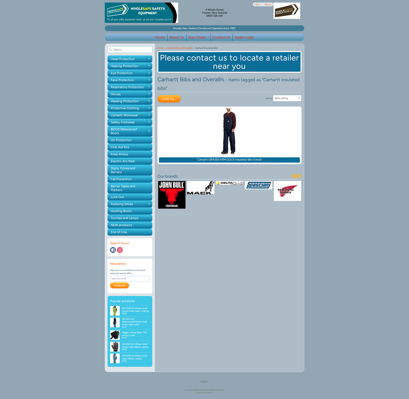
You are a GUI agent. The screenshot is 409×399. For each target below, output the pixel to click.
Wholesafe (204, 390)
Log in (257, 4)
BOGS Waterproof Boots (131, 131)
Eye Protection (131, 74)
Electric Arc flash (123, 161)
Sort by (269, 98)
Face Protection (131, 81)
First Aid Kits (120, 147)
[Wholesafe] (141, 13)
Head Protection (131, 59)
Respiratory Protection (131, 88)
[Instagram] (120, 250)
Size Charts (199, 38)
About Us (176, 37)
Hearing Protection (131, 66)
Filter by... (169, 99)
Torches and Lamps (124, 218)
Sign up (267, 4)
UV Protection (121, 140)
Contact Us (221, 37)
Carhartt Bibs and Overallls (179, 48)
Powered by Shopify (204, 392)
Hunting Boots (121, 211)
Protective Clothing (131, 109)
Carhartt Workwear (131, 116)
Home (160, 37)
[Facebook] (113, 250)
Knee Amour (119, 154)
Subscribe (119, 285)
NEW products (121, 225)
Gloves (131, 95)
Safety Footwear (131, 123)
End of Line (119, 232)
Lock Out (117, 197)
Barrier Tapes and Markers (123, 188)
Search (204, 381)
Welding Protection (131, 102)
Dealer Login (244, 37)
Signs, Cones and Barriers (123, 170)
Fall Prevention (121, 179)
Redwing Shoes (131, 204)
